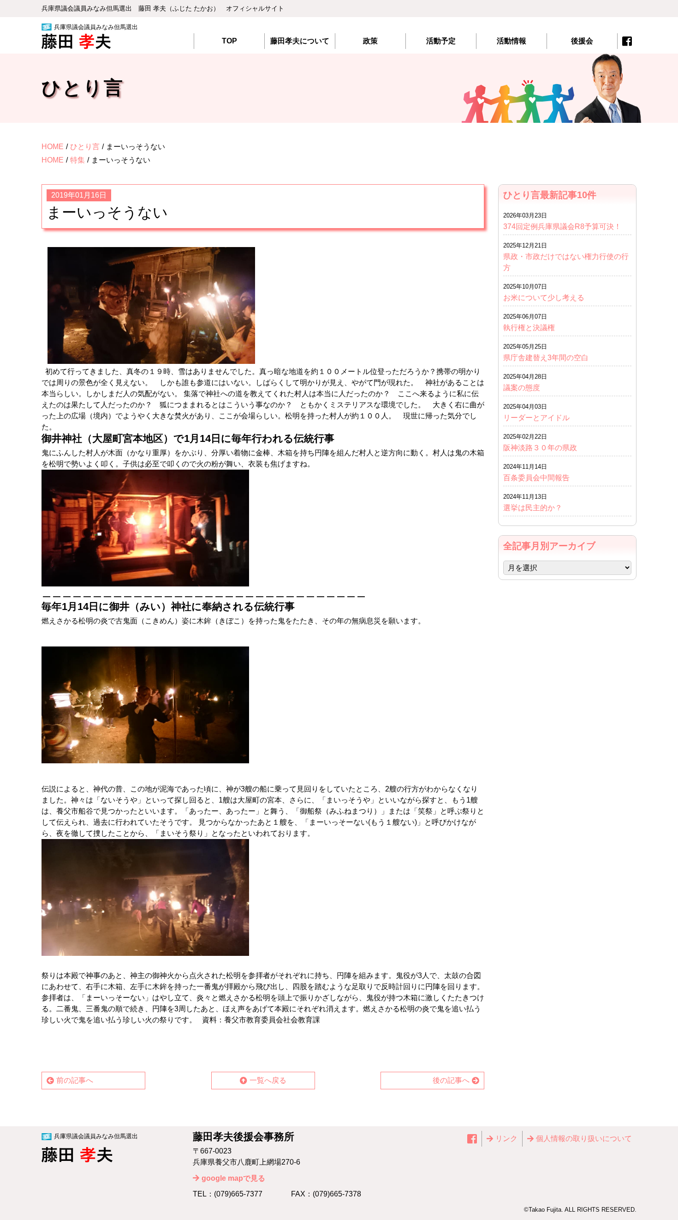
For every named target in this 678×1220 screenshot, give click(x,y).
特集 (77, 160)
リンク (506, 1138)
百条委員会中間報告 (536, 478)
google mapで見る (233, 1178)
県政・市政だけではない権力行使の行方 (566, 262)
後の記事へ (451, 1080)
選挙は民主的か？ (532, 508)
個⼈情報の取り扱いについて (584, 1138)
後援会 (582, 41)
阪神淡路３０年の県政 (540, 448)
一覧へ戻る (268, 1080)
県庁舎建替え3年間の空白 (546, 358)
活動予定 (441, 41)
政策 (370, 41)
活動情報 (511, 41)
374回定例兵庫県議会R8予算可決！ (562, 226)
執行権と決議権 (529, 328)
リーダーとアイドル (536, 418)
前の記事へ (74, 1080)
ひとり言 (85, 147)
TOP (229, 41)
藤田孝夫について (299, 41)
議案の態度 (521, 388)
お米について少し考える (543, 298)
